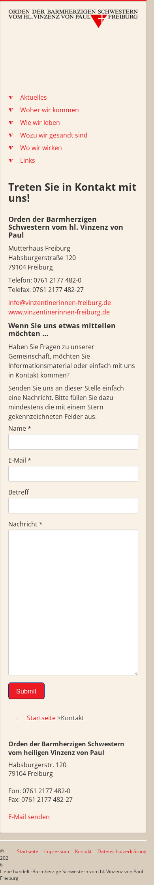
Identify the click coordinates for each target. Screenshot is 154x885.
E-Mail (19, 460)
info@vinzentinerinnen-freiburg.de (59, 302)
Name (19, 428)
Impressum (56, 851)
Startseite (27, 851)
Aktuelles (33, 97)
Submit (26, 690)
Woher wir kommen (49, 110)
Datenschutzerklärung (122, 851)
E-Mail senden (29, 816)
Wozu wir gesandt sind (54, 135)
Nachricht (25, 524)
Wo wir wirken (41, 147)
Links (27, 160)
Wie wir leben (40, 122)
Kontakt (83, 851)
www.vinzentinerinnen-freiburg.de (59, 312)
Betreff (18, 492)
